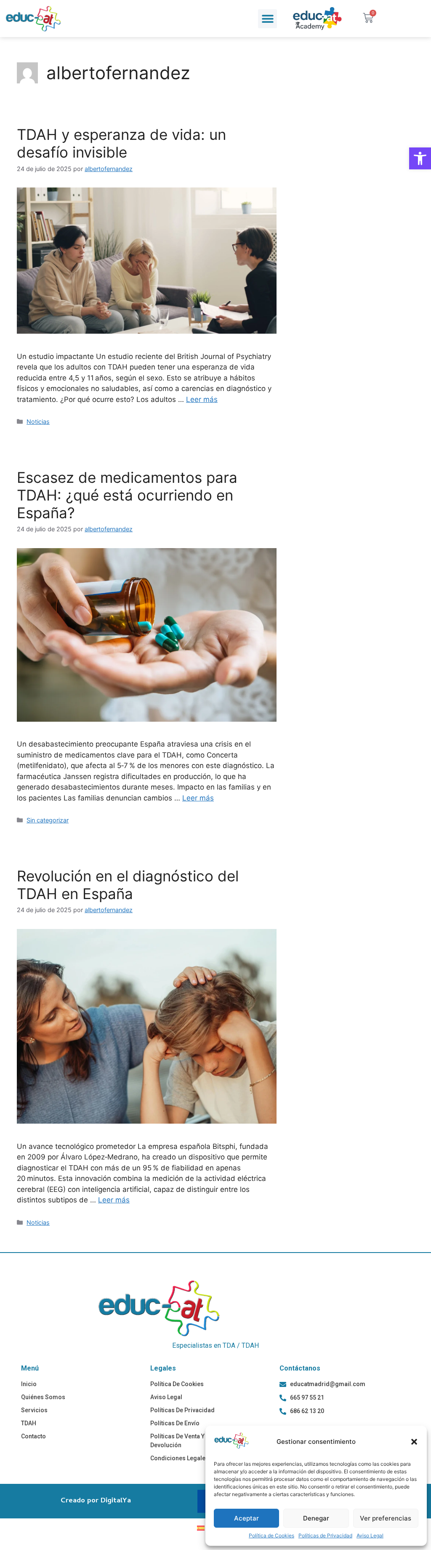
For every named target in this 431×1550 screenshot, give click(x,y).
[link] (420, 158)
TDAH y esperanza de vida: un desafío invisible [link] (121, 143)
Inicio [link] (29, 1384)
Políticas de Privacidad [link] (325, 1535)
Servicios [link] (34, 1410)
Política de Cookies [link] (271, 1535)
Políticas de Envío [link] (175, 1423)
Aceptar (246, 1518)
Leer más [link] (202, 399)
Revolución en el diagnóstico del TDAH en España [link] (128, 884)
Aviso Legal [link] (370, 1535)
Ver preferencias (385, 1518)
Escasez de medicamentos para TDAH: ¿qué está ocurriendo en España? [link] (127, 495)
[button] (414, 1442)
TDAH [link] (28, 1423)
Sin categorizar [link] (48, 820)
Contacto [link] (33, 1436)
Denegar (316, 1518)
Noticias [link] (38, 421)
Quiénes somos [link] (43, 1397)
